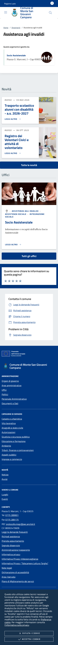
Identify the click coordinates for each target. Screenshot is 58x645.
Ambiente (6, 445)
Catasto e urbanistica (12, 419)
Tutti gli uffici (29, 256)
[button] (10, 3)
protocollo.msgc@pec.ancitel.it (20, 524)
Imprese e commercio (12, 459)
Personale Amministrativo (14, 399)
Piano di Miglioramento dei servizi (18, 581)
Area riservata (8, 577)
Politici (5, 394)
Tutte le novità (29, 165)
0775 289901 (12, 515)
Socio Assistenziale (16, 55)
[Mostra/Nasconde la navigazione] (5, 12)
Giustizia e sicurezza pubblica (16, 436)
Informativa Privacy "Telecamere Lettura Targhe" (25, 563)
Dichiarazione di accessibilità (15, 572)
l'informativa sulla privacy (17, 625)
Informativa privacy (11, 554)
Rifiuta (31, 633)
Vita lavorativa (9, 423)
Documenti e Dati (10, 403)
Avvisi (4, 479)
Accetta (31, 639)
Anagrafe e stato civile (12, 427)
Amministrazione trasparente (16, 550)
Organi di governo (10, 381)
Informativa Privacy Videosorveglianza (20, 559)
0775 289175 (12, 519)
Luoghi (5, 494)
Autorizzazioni (8, 432)
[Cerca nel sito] (50, 12)
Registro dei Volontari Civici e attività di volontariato (17, 141)
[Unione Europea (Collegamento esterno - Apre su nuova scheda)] (29, 354)
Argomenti (16, 27)
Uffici (4, 390)
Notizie (5, 474)
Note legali (7, 568)
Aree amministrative (11, 385)
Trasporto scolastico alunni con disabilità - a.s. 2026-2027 (19, 109)
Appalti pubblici (9, 454)
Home (5, 27)
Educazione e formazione (13, 441)
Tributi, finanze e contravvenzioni (18, 450)
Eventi (5, 499)
